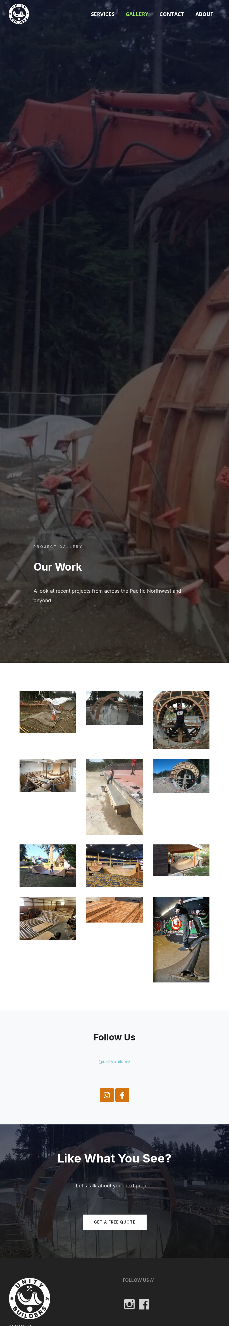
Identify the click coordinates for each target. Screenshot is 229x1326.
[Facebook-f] (122, 1095)
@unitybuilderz (114, 1061)
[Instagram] (107, 1095)
